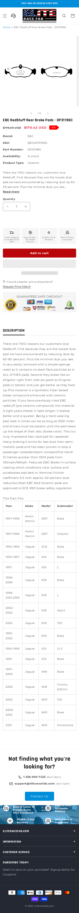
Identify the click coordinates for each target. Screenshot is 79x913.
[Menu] (5, 16)
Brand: (8, 136)
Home (7, 27)
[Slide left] (31, 113)
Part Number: (13, 149)
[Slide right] (48, 113)
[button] (39, 263)
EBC (31, 136)
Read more (11, 191)
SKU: (6, 143)
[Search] (64, 16)
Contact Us (39, 796)
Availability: (12, 156)
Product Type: (13, 163)
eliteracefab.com (44, 906)
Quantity (9, 198)
